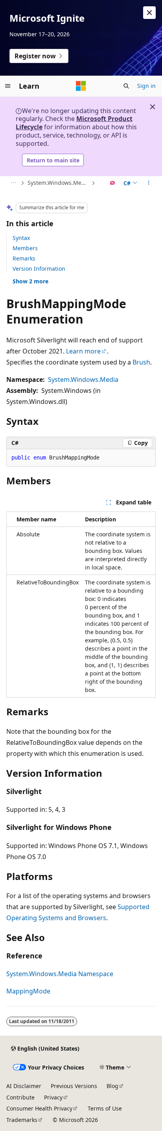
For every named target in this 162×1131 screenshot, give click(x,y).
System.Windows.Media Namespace (59, 182)
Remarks (24, 258)
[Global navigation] (8, 86)
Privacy (53, 1097)
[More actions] (149, 183)
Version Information (39, 268)
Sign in (146, 85)
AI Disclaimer (23, 1086)
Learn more (83, 351)
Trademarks (21, 1120)
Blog (112, 1086)
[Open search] (126, 86)
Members (25, 248)
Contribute (20, 1097)
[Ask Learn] (112, 183)
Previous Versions (74, 1086)
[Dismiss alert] (149, 12)
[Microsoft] (81, 86)
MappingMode (28, 991)
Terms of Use (105, 1108)
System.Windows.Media (83, 379)
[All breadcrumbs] (13, 183)
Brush (141, 362)
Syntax (21, 238)
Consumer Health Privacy (39, 1108)
